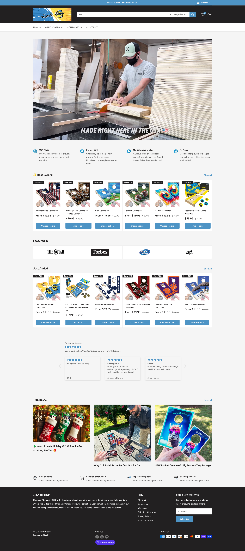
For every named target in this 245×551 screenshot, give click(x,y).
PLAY (35, 27)
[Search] (192, 14)
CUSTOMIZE (92, 27)
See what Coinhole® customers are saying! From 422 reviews (93, 351)
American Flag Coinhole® (47, 211)
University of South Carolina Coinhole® (137, 306)
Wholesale (142, 508)
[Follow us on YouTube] (107, 537)
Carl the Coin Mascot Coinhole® (45, 306)
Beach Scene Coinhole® (195, 304)
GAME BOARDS (52, 27)
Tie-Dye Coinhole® (163, 211)
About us (142, 500)
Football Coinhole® (133, 211)
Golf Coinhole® (102, 211)
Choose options (48, 226)
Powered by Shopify (41, 535)
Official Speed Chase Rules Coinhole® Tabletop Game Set (77, 307)
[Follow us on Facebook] (97, 537)
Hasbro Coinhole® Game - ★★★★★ (196, 212)
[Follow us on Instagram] (102, 537)
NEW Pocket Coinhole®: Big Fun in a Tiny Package (183, 465)
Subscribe (205, 3)
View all (208, 400)
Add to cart (78, 226)
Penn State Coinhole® (104, 304)
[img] (124, 347)
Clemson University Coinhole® (163, 306)
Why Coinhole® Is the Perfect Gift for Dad (117, 465)
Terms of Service (145, 520)
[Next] (212, 205)
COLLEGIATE (73, 27)
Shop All (208, 175)
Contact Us (143, 504)
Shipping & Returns (147, 512)
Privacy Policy (144, 516)
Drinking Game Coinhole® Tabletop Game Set (76, 212)
